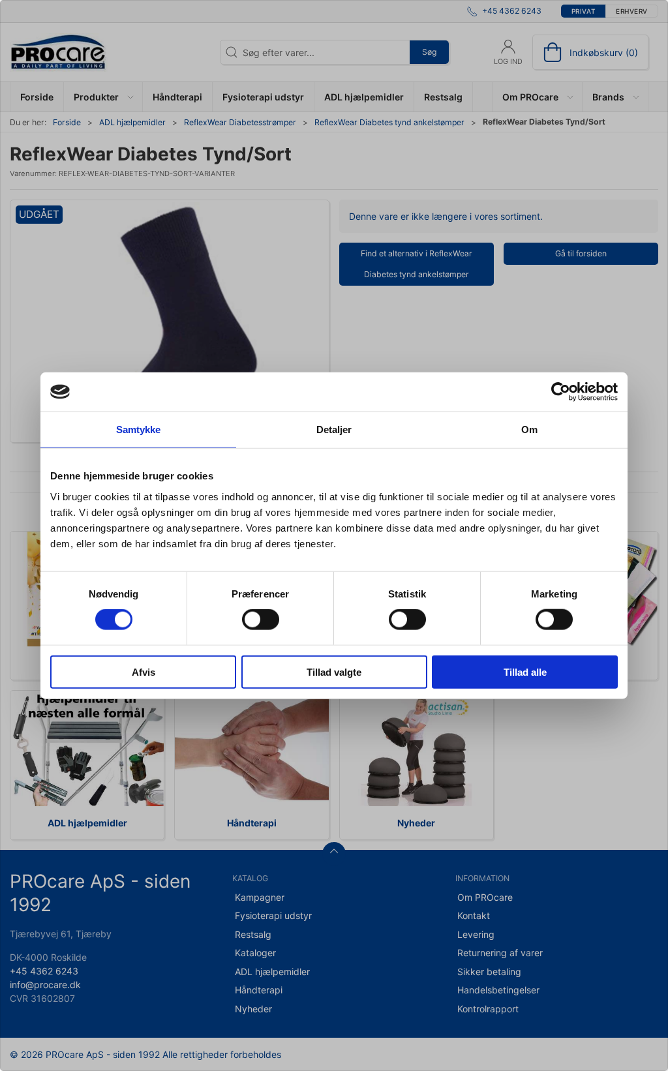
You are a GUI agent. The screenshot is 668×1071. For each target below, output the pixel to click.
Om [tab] (529, 429)
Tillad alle (525, 671)
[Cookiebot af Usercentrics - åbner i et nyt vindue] (561, 392)
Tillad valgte (334, 671)
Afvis (143, 671)
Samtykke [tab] (138, 429)
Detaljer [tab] (334, 429)
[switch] (260, 619)
